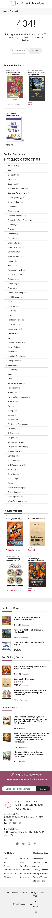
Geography (12, 283)
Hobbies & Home (15, 320)
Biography (12, 175)
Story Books (13, 474)
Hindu (10, 302)
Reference (12, 433)
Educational (12, 238)
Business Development (17, 193)
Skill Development (15, 465)
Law (9, 338)
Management (13, 361)
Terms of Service (40, 877)
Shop (6, 862)
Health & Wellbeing (15, 293)
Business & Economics (17, 188)
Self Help (9, 111)
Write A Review (26, 873)
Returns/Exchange (40, 870)
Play (9, 406)
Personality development (18, 397)
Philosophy (12, 401)
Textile (10, 483)
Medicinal (12, 370)
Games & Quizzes (15, 274)
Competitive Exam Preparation (20, 220)
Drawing (11, 229)
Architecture (13, 166)
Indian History (13, 329)
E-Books (7, 877)
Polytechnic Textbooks (17, 424)
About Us (24, 859)
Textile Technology (12, 70)
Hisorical (11, 311)
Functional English (15, 270)
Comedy (11, 206)
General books (14, 279)
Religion (11, 438)
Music (10, 379)
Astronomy (12, 170)
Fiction (10, 265)
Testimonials (25, 870)
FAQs (22, 862)
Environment (13, 252)
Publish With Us (10, 873)
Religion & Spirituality (16, 447)
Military (11, 374)
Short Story (12, 460)
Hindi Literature (33, 70)
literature (11, 352)
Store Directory (26, 866)
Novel (10, 392)
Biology (11, 179)
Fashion (11, 261)
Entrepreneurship (15, 247)
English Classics (14, 243)
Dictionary (12, 225)
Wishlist (36, 866)
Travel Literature (14, 492)
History (11, 315)
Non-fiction (12, 388)
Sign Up (43, 789)
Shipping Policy (39, 881)
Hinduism (11, 306)
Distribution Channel (12, 870)
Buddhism (12, 184)
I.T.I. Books (12, 324)
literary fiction (13, 347)
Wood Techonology (16, 501)
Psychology (13, 429)
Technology (13, 478)
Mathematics (13, 365)
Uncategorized (14, 496)
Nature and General (16, 383)
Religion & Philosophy (16, 442)
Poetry (10, 410)
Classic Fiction (13, 202)
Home (4, 11)
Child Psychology (15, 197)
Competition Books (15, 215)
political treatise (14, 420)
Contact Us (24, 877)
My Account (38, 859)
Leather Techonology (16, 342)
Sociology (12, 469)
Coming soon (13, 211)
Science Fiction (14, 451)
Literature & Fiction (15, 356)
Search (50, 3)
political (11, 415)
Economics (12, 234)
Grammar (11, 288)
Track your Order (40, 862)
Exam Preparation (15, 256)
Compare (7, 866)
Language (12, 333)
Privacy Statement (40, 873)
